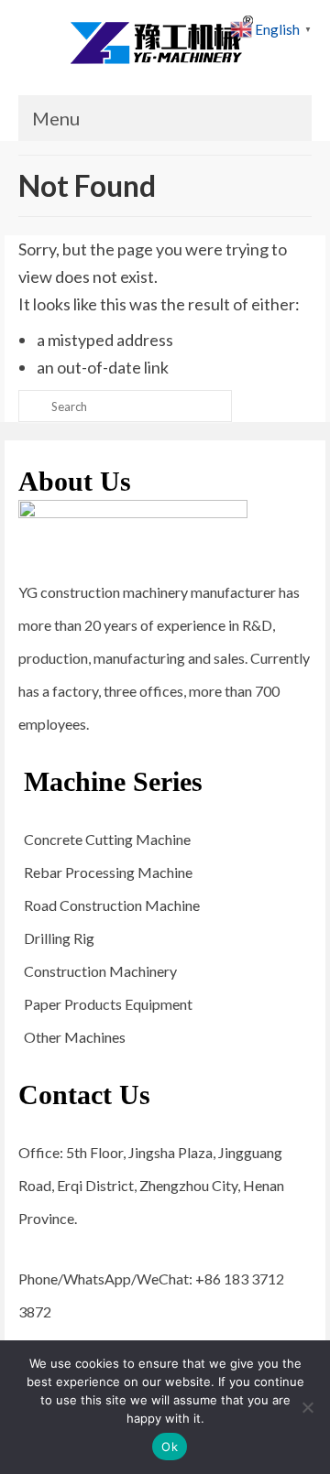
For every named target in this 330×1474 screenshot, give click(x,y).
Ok (169, 1446)
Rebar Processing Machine (108, 872)
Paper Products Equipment (108, 1004)
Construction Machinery (100, 971)
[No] (307, 1407)
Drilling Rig (59, 938)
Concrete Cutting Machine (107, 839)
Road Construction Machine (112, 905)
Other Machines (75, 1037)
